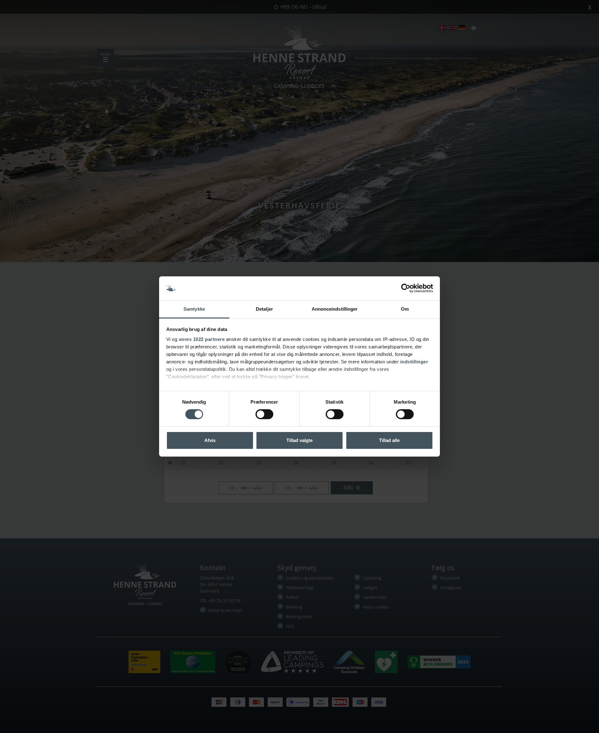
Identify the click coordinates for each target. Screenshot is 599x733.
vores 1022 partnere (202, 339)
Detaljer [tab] (264, 309)
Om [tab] (405, 309)
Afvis (210, 440)
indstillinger (414, 361)
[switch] (264, 414)
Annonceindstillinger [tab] (335, 309)
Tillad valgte (299, 440)
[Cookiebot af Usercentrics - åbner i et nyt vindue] (405, 288)
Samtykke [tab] (194, 309)
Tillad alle (389, 440)
